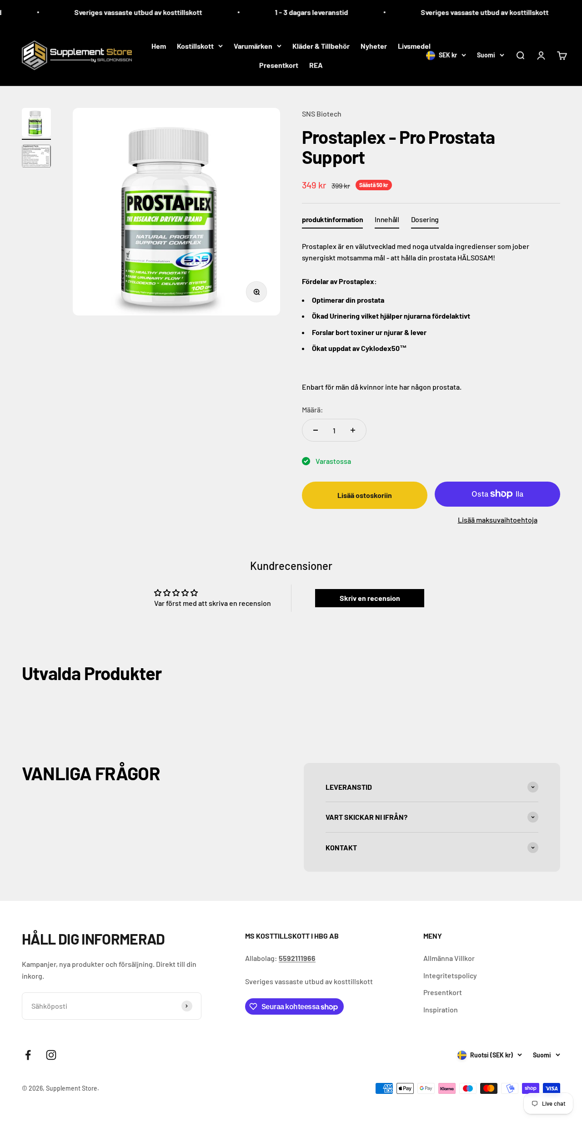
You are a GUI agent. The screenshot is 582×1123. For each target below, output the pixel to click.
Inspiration (440, 1009)
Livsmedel (414, 45)
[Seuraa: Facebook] (28, 1055)
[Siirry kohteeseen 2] (36, 157)
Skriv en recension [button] (370, 598)
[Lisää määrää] (353, 430)
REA (316, 65)
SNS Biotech (321, 113)
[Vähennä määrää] (315, 430)
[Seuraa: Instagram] (51, 1055)
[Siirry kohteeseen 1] (36, 124)
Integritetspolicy (450, 975)
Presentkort (278, 65)
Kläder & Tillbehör (321, 45)
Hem (158, 45)
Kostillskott (195, 45)
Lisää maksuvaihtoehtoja (497, 519)
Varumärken (253, 45)
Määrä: (312, 409)
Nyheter (374, 45)
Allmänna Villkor (449, 958)
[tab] (332, 221)
